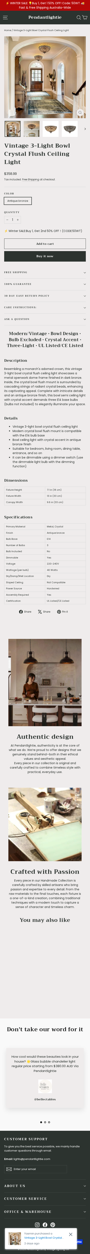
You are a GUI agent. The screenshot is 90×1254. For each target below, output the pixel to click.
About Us (15, 1186)
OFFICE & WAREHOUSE (28, 1212)
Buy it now (45, 256)
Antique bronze (17, 201)
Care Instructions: (20, 307)
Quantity (12, 212)
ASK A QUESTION (17, 319)
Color (9, 193)
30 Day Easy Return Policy (27, 296)
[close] (70, 1234)
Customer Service (25, 1199)
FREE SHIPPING (15, 272)
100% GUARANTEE (18, 284)
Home (7, 30)
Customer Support (26, 1138)
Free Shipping (30, 179)
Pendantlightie (45, 17)
